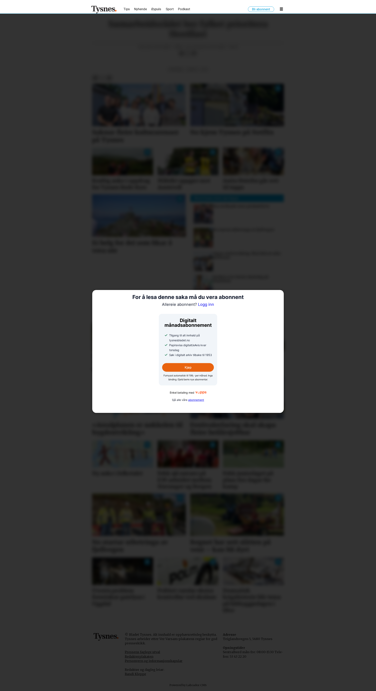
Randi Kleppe (135, 674)
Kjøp (188, 367)
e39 (204, 69)
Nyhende (140, 9)
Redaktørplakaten (139, 656)
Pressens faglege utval (142, 652)
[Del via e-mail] (194, 53)
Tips (127, 9)
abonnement (196, 399)
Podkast (184, 9)
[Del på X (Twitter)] (188, 53)
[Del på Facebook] (181, 53)
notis (192, 69)
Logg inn (188, 304)
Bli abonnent (261, 9)
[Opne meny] (281, 10)
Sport (170, 9)
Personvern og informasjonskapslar (154, 661)
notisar (176, 69)
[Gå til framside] (104, 9)
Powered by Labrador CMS (188, 685)
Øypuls (156, 9)
